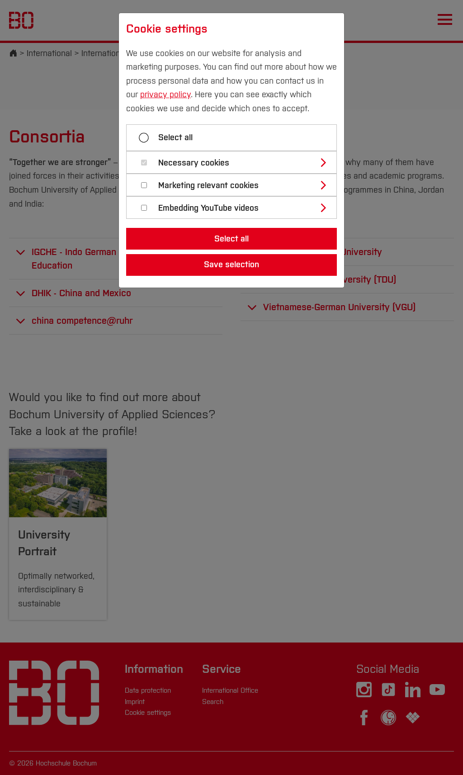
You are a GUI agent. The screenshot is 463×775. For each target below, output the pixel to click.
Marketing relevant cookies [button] (208, 185)
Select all (175, 137)
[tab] (235, 162)
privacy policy (165, 94)
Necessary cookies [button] (193, 163)
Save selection (231, 264)
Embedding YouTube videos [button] (208, 208)
